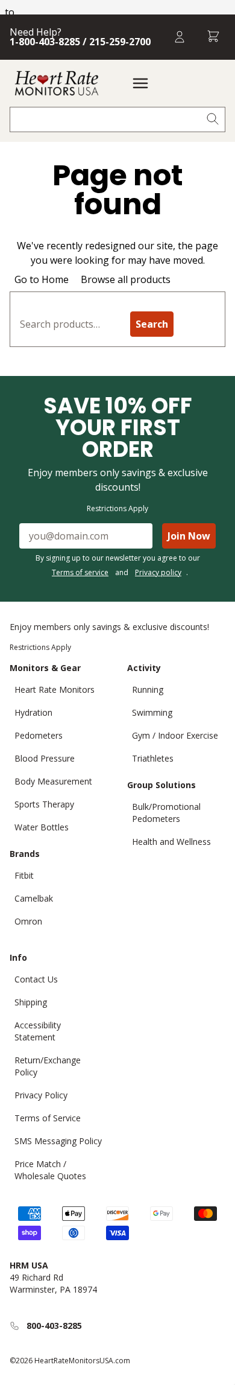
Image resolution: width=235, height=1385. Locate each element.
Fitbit (24, 875)
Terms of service (80, 572)
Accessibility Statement (37, 1031)
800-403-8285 (54, 1325)
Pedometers (38, 735)
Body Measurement (53, 781)
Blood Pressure (44, 758)
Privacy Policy (40, 1095)
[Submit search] (213, 119)
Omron (28, 921)
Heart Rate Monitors (54, 689)
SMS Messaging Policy (58, 1141)
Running (147, 689)
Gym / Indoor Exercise (175, 735)
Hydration (33, 712)
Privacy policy (158, 572)
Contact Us (36, 979)
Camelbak (33, 898)
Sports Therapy (44, 804)
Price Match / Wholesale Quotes (50, 1170)
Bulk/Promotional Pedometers (166, 812)
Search (152, 324)
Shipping (30, 1002)
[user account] (180, 37)
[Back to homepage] (57, 83)
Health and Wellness (171, 841)
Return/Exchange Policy (47, 1066)
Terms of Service (47, 1118)
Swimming (152, 712)
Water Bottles (41, 827)
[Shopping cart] (213, 37)
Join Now (189, 536)
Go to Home (41, 279)
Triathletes (153, 758)
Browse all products (126, 279)
